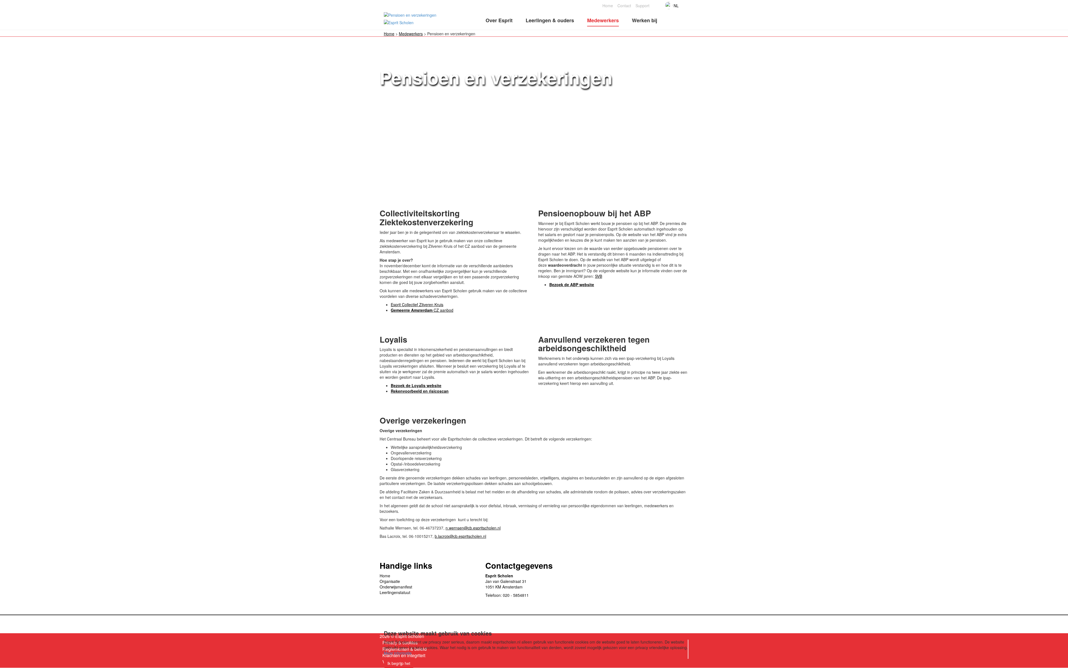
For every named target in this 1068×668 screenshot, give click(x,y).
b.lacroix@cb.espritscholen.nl (460, 536)
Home (389, 33)
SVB (598, 276)
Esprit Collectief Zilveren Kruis (417, 304)
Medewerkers (411, 33)
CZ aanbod (422, 310)
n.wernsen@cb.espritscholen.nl (473, 528)
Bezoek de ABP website (571, 284)
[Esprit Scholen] (412, 14)
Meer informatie (398, 653)
